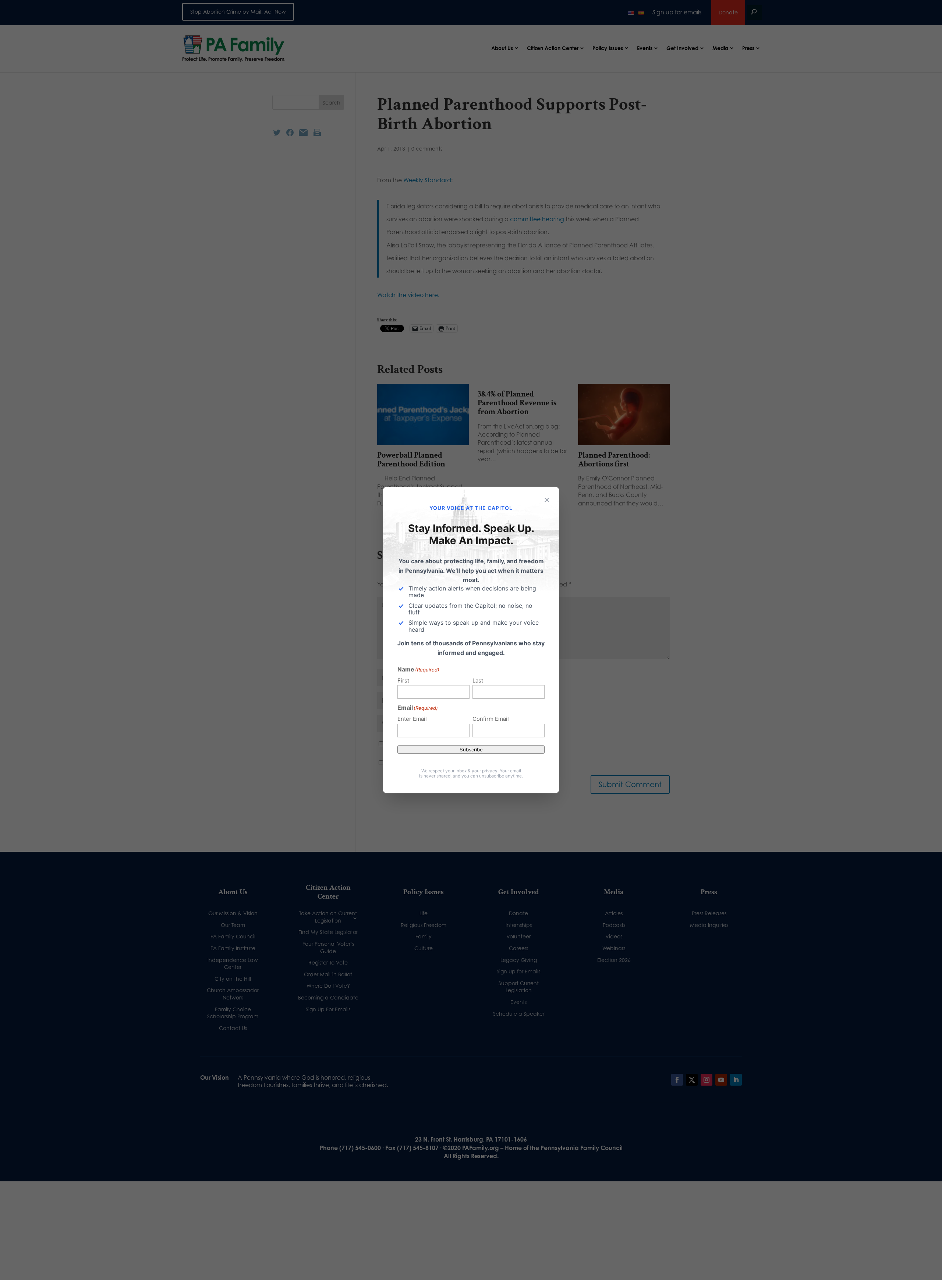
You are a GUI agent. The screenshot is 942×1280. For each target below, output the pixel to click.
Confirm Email (490, 718)
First (403, 680)
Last (477, 680)
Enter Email (412, 718)
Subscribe (471, 749)
